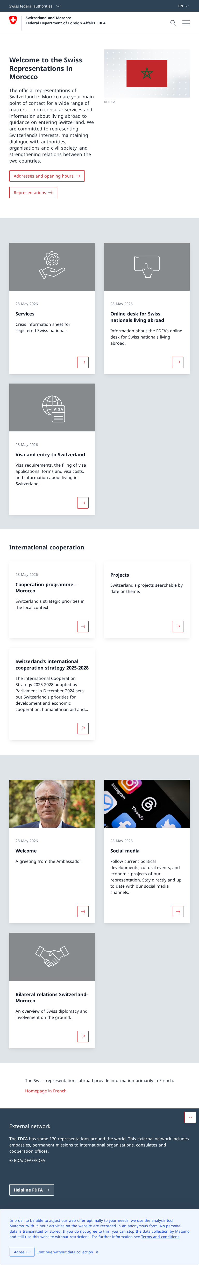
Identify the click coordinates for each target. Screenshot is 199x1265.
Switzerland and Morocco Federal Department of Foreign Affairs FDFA (66, 20)
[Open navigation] (186, 23)
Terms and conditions (160, 1236)
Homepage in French (46, 1091)
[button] (190, 1117)
